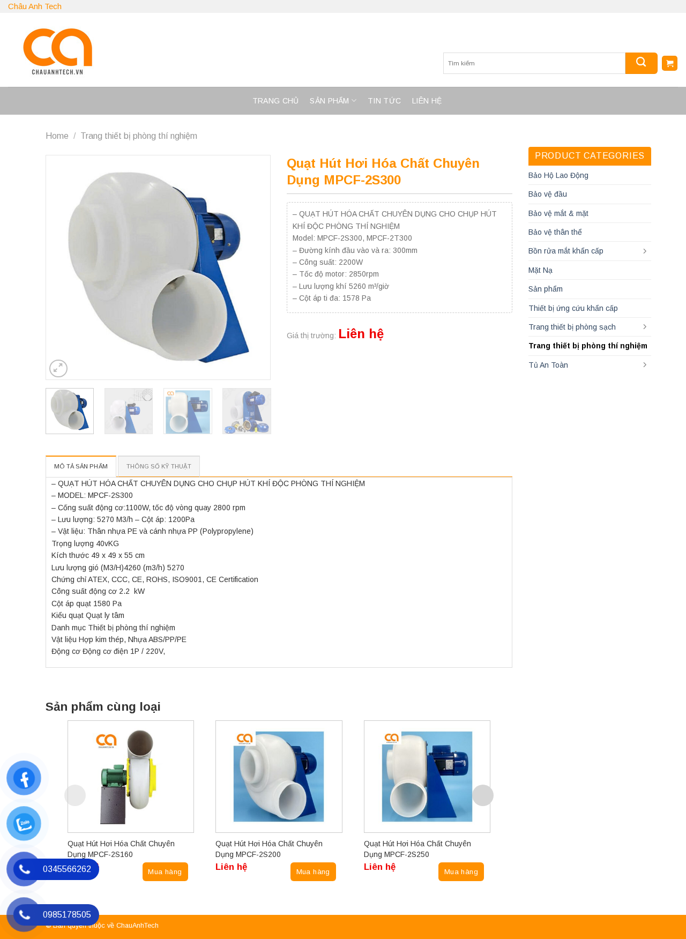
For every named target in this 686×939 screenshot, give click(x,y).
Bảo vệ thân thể (555, 232)
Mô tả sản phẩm (81, 466)
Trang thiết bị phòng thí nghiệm (138, 135)
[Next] (252, 267)
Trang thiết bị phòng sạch (572, 327)
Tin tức (384, 100)
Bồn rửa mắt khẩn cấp (565, 251)
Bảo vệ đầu (547, 194)
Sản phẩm (329, 100)
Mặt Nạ (540, 270)
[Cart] (669, 63)
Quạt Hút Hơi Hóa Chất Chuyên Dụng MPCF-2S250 (417, 849)
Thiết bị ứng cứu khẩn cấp (573, 308)
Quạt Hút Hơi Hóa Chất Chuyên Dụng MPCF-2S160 (121, 849)
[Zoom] (58, 369)
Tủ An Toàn (548, 365)
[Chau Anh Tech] (195, 50)
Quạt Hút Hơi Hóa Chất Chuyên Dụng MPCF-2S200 (269, 849)
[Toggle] (645, 251)
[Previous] (64, 267)
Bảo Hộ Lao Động (558, 175)
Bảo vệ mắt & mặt (558, 213)
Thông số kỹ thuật (158, 466)
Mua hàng (165, 872)
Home (57, 135)
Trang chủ (275, 100)
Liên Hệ (427, 100)
